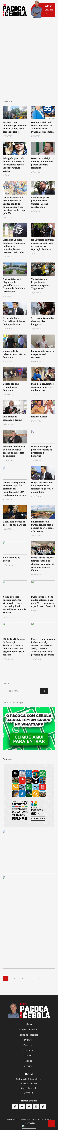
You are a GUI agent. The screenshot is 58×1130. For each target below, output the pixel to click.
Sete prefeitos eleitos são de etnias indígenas (42, 321)
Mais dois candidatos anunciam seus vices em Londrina (42, 386)
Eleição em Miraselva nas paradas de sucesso (42, 354)
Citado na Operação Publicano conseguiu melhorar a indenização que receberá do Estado (14, 246)
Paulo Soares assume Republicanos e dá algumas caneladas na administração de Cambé (42, 564)
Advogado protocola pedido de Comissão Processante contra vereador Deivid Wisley (13, 164)
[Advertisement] (29, 62)
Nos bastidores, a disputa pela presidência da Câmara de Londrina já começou (14, 285)
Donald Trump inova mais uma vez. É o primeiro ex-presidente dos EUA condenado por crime (14, 488)
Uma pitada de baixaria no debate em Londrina (14, 354)
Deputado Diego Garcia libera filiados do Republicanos (14, 321)
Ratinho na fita (39, 416)
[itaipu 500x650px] (29, 795)
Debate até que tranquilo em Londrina (11, 386)
